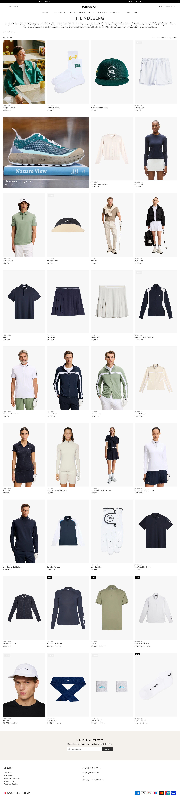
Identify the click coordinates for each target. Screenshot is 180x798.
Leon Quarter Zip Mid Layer (12, 567)
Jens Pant (94, 261)
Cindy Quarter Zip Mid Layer (57, 490)
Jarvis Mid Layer (52, 414)
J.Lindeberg (7, 105)
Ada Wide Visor (52, 261)
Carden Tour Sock (53, 108)
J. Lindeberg (11, 32)
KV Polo (5, 337)
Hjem (4, 32)
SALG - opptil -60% (44, 1)
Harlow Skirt (139, 261)
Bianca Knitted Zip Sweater (144, 337)
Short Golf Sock (140, 720)
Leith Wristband (96, 720)
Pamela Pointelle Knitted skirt (101, 490)
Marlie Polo (7, 490)
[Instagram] (24, 793)
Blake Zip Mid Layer (53, 567)
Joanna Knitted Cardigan (99, 184)
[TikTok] (28, 793)
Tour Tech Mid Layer (142, 644)
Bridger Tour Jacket (9, 108)
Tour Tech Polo (8, 261)
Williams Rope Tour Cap (99, 108)
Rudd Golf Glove (96, 567)
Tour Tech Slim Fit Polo (11, 414)
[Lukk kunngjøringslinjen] (178, 1)
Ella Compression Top (54, 644)
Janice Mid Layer (140, 414)
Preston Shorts (140, 108)
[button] (16, 6)
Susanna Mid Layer (9, 644)
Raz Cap (6, 720)
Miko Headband (52, 720)
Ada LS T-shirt (139, 184)
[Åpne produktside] (24, 72)
